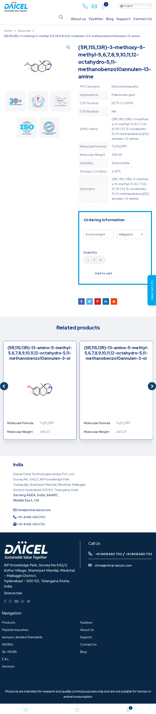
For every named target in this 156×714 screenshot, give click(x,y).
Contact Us (142, 19)
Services (8, 666)
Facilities (96, 19)
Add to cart (103, 273)
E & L (5, 659)
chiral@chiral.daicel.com (33, 510)
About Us (87, 630)
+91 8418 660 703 (139, 554)
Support (123, 19)
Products (8, 622)
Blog (110, 19)
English (128, 6)
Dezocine (24, 31)
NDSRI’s (7, 644)
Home (8, 31)
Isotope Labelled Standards (22, 637)
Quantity (90, 252)
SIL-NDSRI (9, 652)
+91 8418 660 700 (108, 554)
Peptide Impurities (15, 630)
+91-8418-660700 (30, 517)
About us (78, 19)
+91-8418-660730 (30, 524)
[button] (152, 386)
